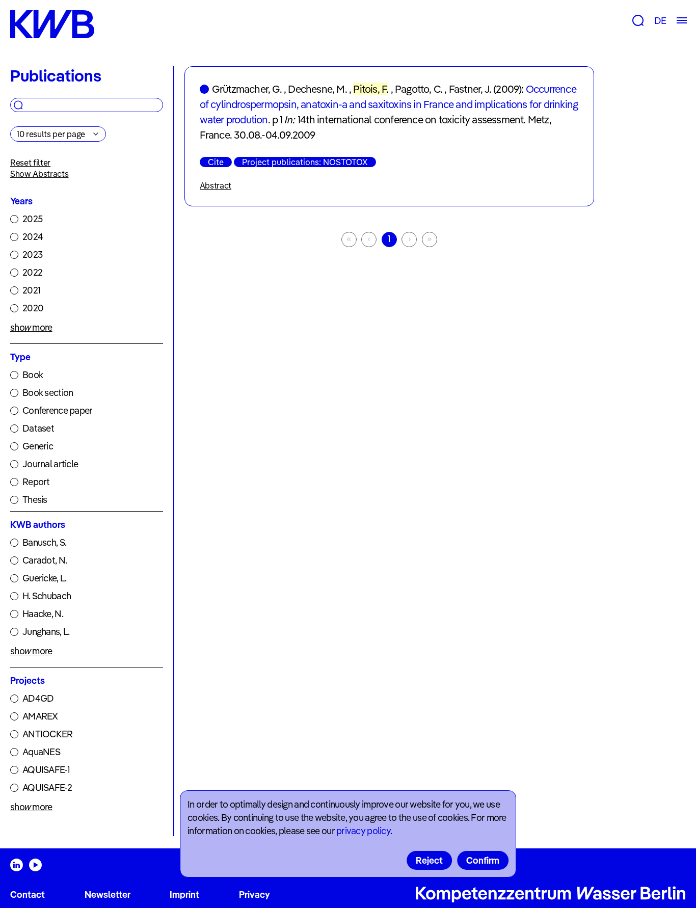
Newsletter (107, 894)
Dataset (38, 428)
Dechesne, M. (317, 89)
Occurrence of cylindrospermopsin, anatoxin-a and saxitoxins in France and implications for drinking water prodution (389, 104)
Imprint (184, 894)
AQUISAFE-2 (47, 787)
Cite (216, 162)
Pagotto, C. (418, 89)
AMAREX (40, 716)
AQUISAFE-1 (46, 770)
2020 (32, 308)
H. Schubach (46, 596)
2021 (31, 290)
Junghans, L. (45, 631)
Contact (27, 894)
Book (32, 375)
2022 (32, 272)
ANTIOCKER (47, 734)
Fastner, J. (470, 89)
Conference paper (57, 410)
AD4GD (37, 698)
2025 (32, 219)
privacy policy (363, 831)
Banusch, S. (44, 542)
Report (36, 482)
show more (31, 327)
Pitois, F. (370, 89)
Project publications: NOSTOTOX (305, 162)
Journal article (50, 464)
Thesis (34, 499)
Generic (37, 446)
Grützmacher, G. (247, 89)
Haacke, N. (42, 614)
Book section (47, 392)
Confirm (482, 860)
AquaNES (41, 752)
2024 (32, 237)
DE (660, 20)
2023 (32, 254)
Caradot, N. (44, 560)
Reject (429, 860)
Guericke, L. (44, 578)
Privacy (254, 894)
